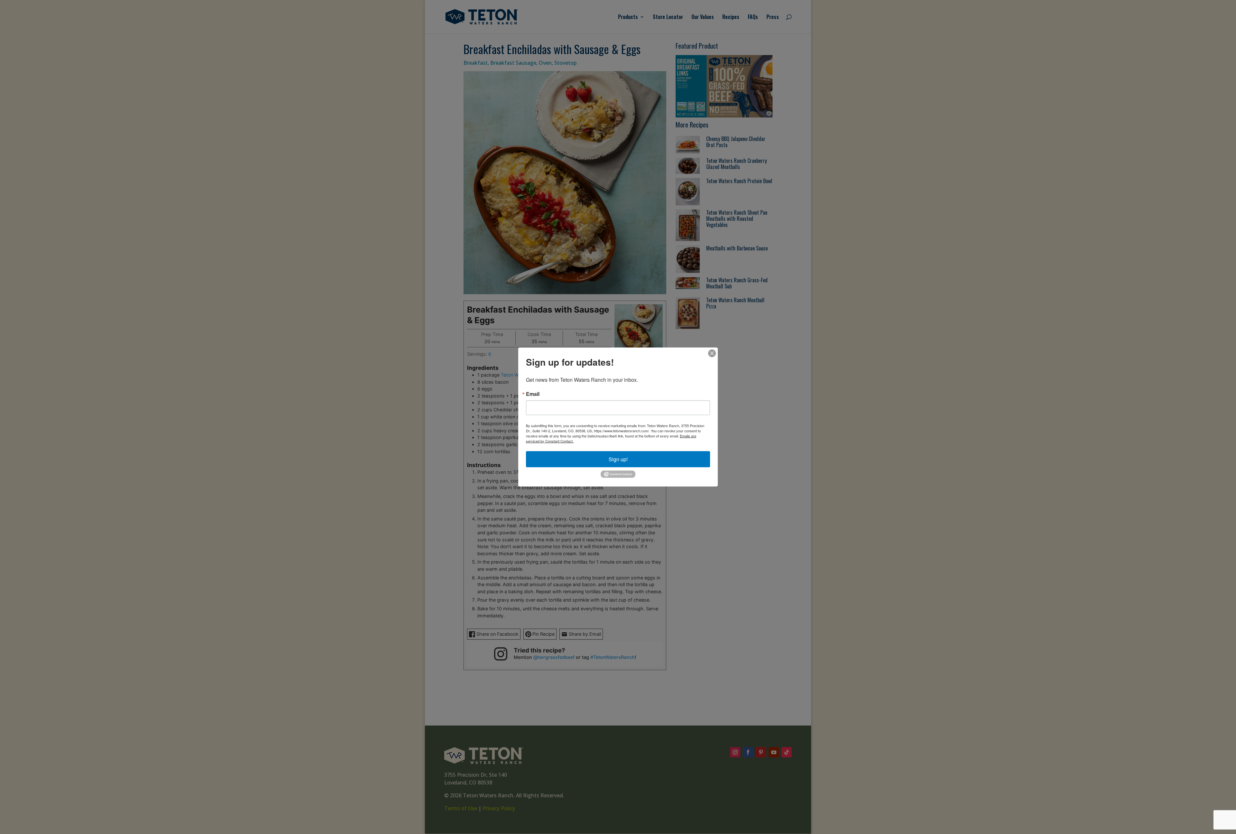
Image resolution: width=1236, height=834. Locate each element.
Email (532, 393)
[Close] (712, 353)
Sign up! (618, 459)
